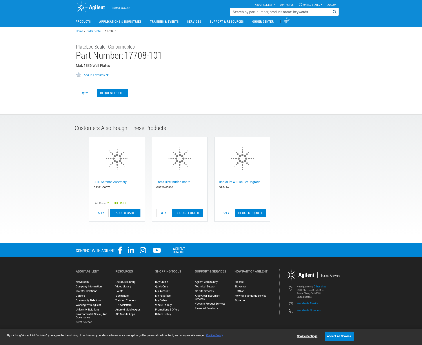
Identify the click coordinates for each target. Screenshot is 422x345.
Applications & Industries (120, 21)
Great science (84, 322)
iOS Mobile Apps (125, 314)
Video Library (123, 286)
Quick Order (162, 286)
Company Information (89, 286)
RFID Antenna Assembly (110, 182)
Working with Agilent (88, 305)
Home (79, 31)
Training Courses (125, 300)
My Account (162, 291)
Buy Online (161, 281)
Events (119, 291)
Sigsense (240, 300)
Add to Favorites (94, 75)
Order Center (263, 21)
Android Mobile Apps (127, 309)
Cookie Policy (214, 335)
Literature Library (125, 281)
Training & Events (164, 21)
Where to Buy (163, 305)
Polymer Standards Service (250, 295)
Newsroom (82, 281)
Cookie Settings (307, 336)
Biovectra (240, 286)
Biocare (239, 281)
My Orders (161, 300)
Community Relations (88, 300)
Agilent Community (206, 281)
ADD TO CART (125, 213)
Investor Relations (86, 291)
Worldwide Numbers (309, 310)
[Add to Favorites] (79, 75)
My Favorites (163, 295)
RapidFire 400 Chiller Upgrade (239, 182)
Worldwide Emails (307, 303)
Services (194, 21)
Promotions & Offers (167, 309)
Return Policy (163, 314)
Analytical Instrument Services (207, 297)
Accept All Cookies (339, 336)
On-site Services (204, 291)
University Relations (87, 309)
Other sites (320, 286)
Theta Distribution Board (173, 182)
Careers (80, 295)
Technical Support (205, 286)
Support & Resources (227, 21)
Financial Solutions (206, 308)
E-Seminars (122, 295)
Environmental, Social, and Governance (91, 315)
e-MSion (239, 291)
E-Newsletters (123, 305)
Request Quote (112, 93)
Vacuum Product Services (210, 303)
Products (83, 21)
